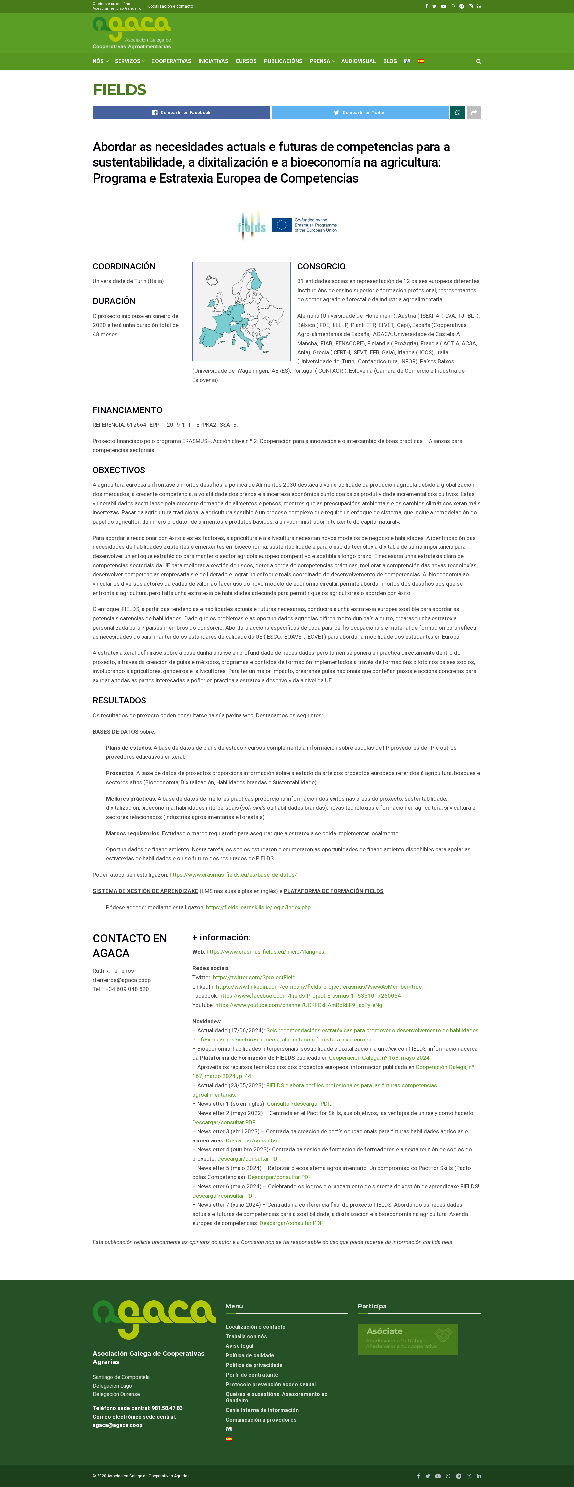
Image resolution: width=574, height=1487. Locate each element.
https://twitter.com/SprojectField (254, 977)
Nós (98, 61)
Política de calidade (250, 1355)
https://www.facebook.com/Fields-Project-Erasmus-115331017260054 (310, 995)
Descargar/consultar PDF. (249, 1158)
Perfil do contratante (252, 1375)
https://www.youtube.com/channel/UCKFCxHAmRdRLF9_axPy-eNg (298, 1005)
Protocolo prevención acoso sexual (271, 1384)
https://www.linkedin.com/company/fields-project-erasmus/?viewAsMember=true (319, 986)
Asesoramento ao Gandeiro (117, 8)
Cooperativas (171, 61)
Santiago (121, 1377)
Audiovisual (358, 61)
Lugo (112, 1386)
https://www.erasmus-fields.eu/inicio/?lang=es (265, 951)
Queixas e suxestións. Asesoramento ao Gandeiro (277, 1397)
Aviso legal (239, 1346)
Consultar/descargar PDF (298, 1103)
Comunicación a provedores (261, 1420)
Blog (390, 61)
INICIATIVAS (213, 61)
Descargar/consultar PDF (223, 1122)
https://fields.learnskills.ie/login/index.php (258, 907)
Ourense (116, 1394)
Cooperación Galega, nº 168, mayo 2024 (379, 1057)
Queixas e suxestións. (117, 6)
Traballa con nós (246, 1336)
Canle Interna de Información (262, 1410)
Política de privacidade (254, 1365)
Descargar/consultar (251, 1140)
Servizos (127, 61)
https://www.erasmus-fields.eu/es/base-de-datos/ (233, 874)
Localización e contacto (170, 6)
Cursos (246, 61)
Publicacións (283, 61)
